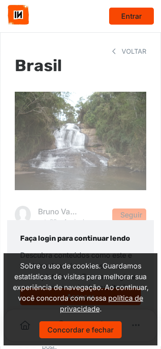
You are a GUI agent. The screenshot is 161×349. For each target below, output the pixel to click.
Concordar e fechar (80, 329)
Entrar (131, 16)
